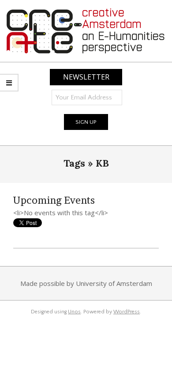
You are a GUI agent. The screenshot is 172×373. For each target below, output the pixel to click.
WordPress (126, 312)
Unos (74, 312)
